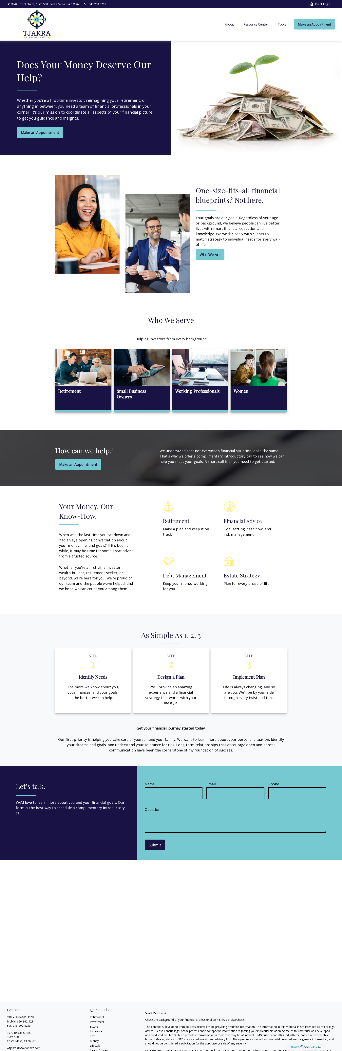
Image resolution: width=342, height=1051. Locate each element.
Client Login (322, 4)
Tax (92, 1036)
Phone (273, 784)
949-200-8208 (25, 1017)
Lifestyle (95, 1045)
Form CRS (159, 1012)
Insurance (96, 1031)
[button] (229, 24)
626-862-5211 (26, 1021)
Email (211, 784)
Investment (97, 1022)
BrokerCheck (236, 1020)
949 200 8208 (97, 4)
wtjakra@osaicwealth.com (24, 1048)
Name (150, 784)
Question (152, 809)
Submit (155, 845)
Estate (94, 1026)
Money (94, 1041)
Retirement (97, 1017)
